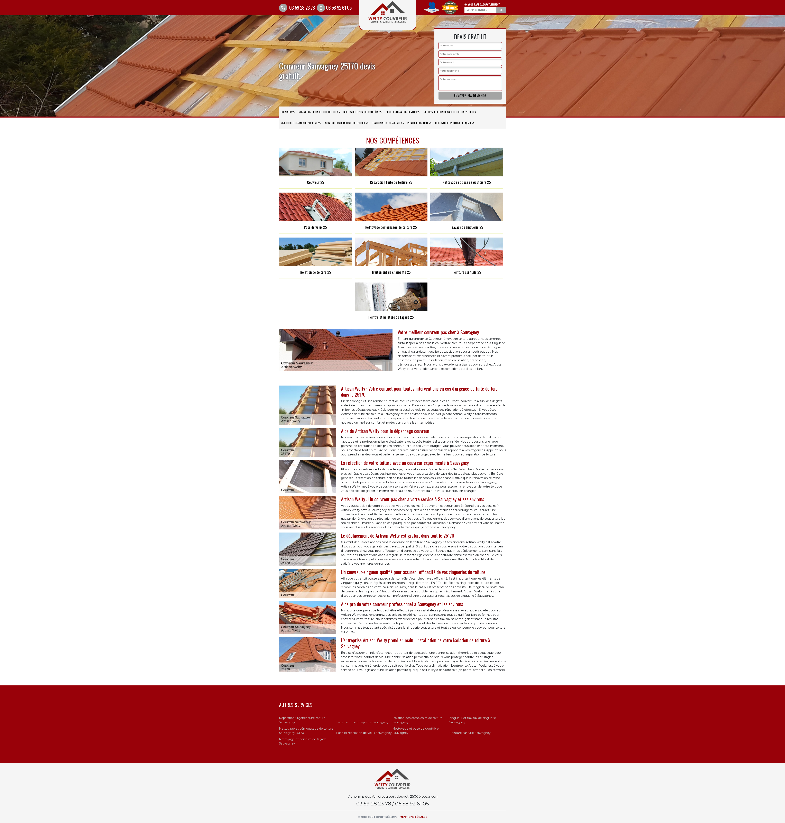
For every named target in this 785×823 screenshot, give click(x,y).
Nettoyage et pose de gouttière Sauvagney (415, 731)
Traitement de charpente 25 (388, 123)
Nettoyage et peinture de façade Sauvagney (302, 741)
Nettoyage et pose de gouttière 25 (362, 112)
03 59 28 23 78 (301, 7)
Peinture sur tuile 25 (419, 123)
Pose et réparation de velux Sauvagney (364, 733)
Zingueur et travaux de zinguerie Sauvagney (472, 720)
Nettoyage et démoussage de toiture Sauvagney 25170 (306, 731)
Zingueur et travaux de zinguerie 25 (301, 123)
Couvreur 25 (288, 112)
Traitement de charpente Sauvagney (362, 722)
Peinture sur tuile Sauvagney (470, 733)
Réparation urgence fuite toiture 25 (319, 112)
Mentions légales (413, 817)
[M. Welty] (392, 778)
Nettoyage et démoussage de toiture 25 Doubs (450, 112)
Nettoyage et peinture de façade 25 (454, 123)
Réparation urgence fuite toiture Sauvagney (302, 720)
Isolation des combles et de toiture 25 (347, 123)
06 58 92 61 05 (338, 7)
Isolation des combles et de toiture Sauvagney (417, 720)
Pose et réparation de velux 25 (403, 112)
